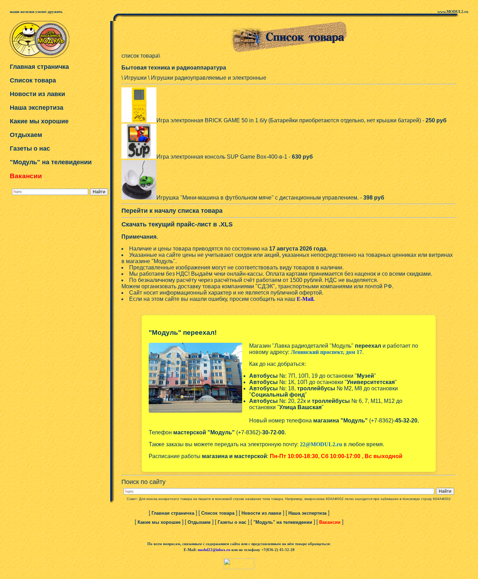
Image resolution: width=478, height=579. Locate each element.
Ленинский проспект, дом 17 (326, 352)
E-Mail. (306, 299)
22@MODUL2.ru (321, 444)
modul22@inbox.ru (214, 550)
